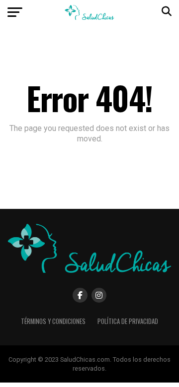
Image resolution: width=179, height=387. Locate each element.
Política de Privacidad (127, 321)
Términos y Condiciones (53, 321)
